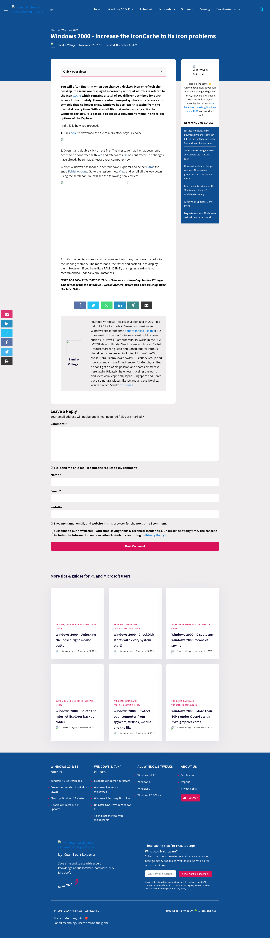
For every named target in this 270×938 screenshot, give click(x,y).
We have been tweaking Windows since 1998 (200, 107)
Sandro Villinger (67, 45)
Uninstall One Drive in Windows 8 (112, 807)
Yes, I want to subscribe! (195, 874)
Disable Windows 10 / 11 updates (65, 807)
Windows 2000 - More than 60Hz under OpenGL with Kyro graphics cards (191, 716)
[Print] (6, 361)
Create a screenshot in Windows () (70, 789)
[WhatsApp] (106, 305)
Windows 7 (144, 788)
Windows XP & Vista (149, 795)
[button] (190, 797)
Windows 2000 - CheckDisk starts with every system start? (134, 640)
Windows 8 (144, 782)
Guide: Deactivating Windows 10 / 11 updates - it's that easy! (199, 154)
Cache (77, 95)
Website (56, 507)
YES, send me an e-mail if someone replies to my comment (95, 468)
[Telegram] (6, 352)
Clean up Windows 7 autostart (112, 781)
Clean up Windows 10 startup (68, 798)
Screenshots (167, 9)
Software (187, 9)
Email (56, 491)
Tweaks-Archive (226, 9)
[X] (6, 333)
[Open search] (261, 9)
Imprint (185, 782)
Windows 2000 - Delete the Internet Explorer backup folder (76, 716)
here (74, 133)
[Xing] (133, 305)
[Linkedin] (6, 323)
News (98, 9)
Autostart (146, 9)
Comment (59, 424)
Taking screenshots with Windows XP (108, 817)
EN (52, 9)
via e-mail (126, 385)
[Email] (6, 314)
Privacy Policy (155, 535)
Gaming (205, 9)
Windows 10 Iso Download (66, 781)
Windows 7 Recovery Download (112, 798)
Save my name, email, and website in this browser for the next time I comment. (110, 523)
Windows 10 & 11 (119, 9)
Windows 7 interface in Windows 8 (107, 789)
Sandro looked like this (140, 331)
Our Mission (188, 775)
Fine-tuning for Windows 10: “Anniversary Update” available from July (199, 190)
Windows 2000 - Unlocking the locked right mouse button (76, 640)
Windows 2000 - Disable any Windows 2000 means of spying (192, 640)
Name (56, 475)
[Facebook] (6, 342)
